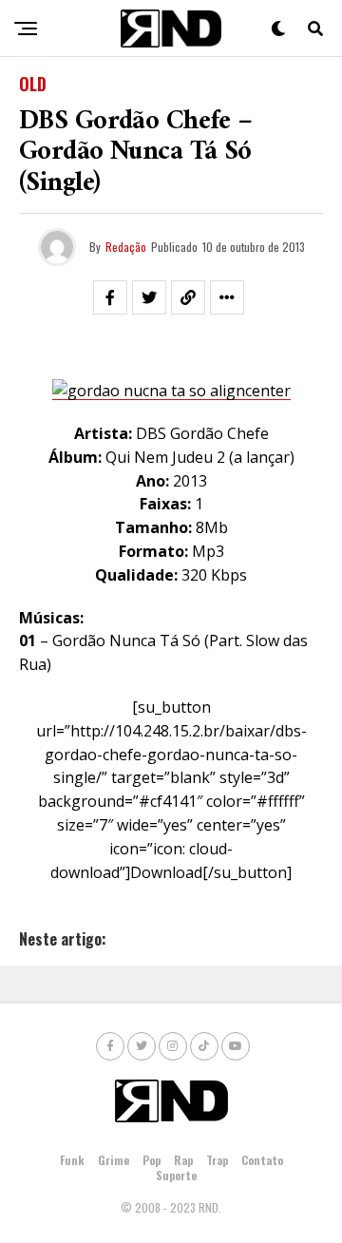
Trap (217, 1160)
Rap (183, 1160)
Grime (113, 1160)
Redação (125, 247)
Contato (262, 1160)
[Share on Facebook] (110, 297)
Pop (151, 1160)
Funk (72, 1160)
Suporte (176, 1175)
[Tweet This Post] (149, 297)
